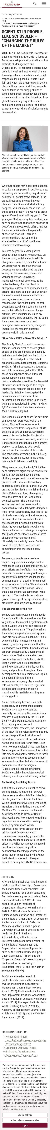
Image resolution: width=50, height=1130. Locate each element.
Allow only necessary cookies (25, 1120)
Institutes (17, 15)
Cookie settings (25, 1115)
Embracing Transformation (20, 1051)
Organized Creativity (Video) (21, 1047)
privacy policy (19, 1109)
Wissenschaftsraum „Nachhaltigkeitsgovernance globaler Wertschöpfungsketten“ (26, 1040)
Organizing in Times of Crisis (22, 1055)
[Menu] (44, 3)
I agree (25, 1125)
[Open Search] (34, 3)
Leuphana (6, 15)
